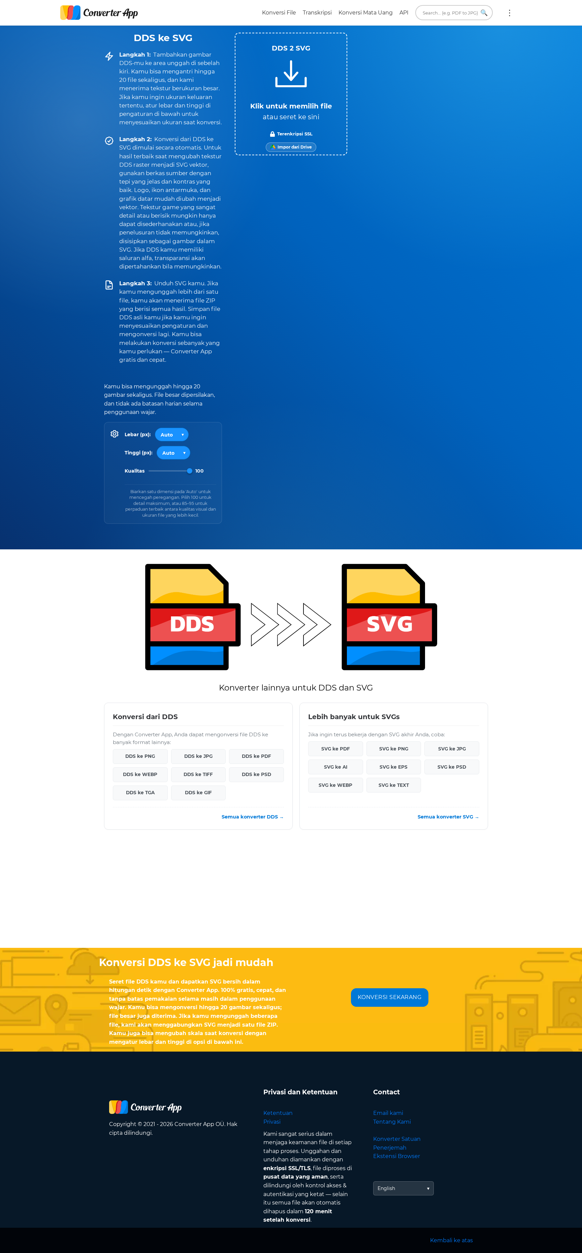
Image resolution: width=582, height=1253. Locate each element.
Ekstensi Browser (396, 1156)
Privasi (272, 1122)
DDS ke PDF (256, 756)
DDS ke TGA (140, 793)
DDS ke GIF (198, 793)
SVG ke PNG (393, 748)
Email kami (388, 1113)
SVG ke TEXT (394, 785)
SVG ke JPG (452, 748)
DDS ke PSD (256, 774)
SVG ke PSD (452, 767)
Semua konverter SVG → (448, 817)
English (386, 1188)
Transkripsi (317, 12)
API (404, 12)
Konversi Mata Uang (365, 12)
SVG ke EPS (394, 767)
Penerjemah (390, 1148)
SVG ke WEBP (335, 785)
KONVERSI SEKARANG (390, 997)
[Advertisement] (291, 894)
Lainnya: (509, 13)
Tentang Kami (392, 1122)
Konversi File (279, 12)
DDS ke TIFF (198, 774)
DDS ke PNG (140, 756)
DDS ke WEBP (140, 774)
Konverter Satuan (397, 1139)
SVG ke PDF (335, 748)
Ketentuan (278, 1113)
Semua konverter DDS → (253, 817)
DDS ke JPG (198, 756)
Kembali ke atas (451, 1240)
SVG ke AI (335, 767)
